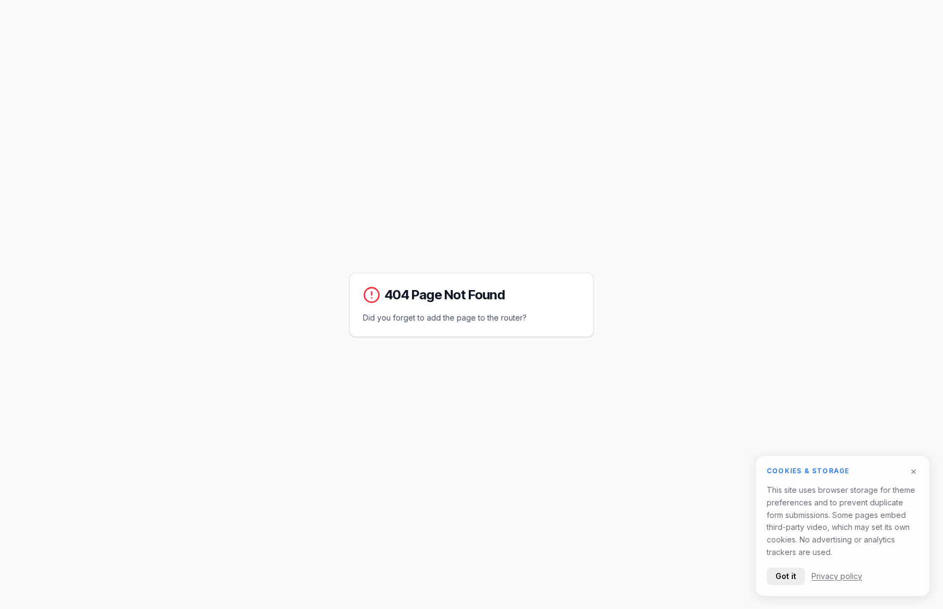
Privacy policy (836, 575)
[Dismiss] (914, 472)
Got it (785, 575)
